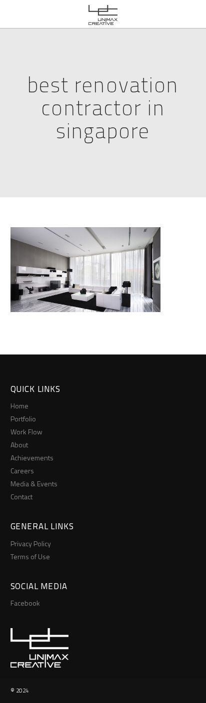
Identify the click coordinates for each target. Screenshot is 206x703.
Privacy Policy (30, 543)
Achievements (32, 457)
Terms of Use (30, 556)
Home (19, 405)
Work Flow (26, 431)
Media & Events (34, 483)
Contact (21, 496)
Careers (22, 470)
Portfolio (23, 418)
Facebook (25, 603)
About (19, 444)
